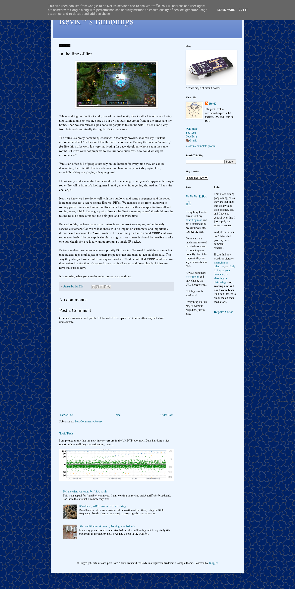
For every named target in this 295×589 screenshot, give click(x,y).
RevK (212, 104)
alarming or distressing (220, 280)
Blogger (213, 563)
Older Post (167, 415)
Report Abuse (223, 311)
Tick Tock (66, 433)
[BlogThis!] (97, 287)
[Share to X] (101, 287)
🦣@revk (191, 140)
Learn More (226, 9)
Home (117, 415)
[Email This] (94, 287)
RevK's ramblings (96, 20)
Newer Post (66, 415)
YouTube (191, 132)
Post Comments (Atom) (88, 421)
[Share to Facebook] (105, 287)
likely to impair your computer (224, 270)
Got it (243, 9)
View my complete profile (200, 146)
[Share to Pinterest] (109, 287)
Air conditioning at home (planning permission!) (107, 526)
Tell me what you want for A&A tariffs (85, 491)
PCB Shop (191, 128)
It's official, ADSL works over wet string (102, 506)
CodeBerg (191, 136)
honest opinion (194, 220)
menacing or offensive (221, 264)
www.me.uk (192, 276)
